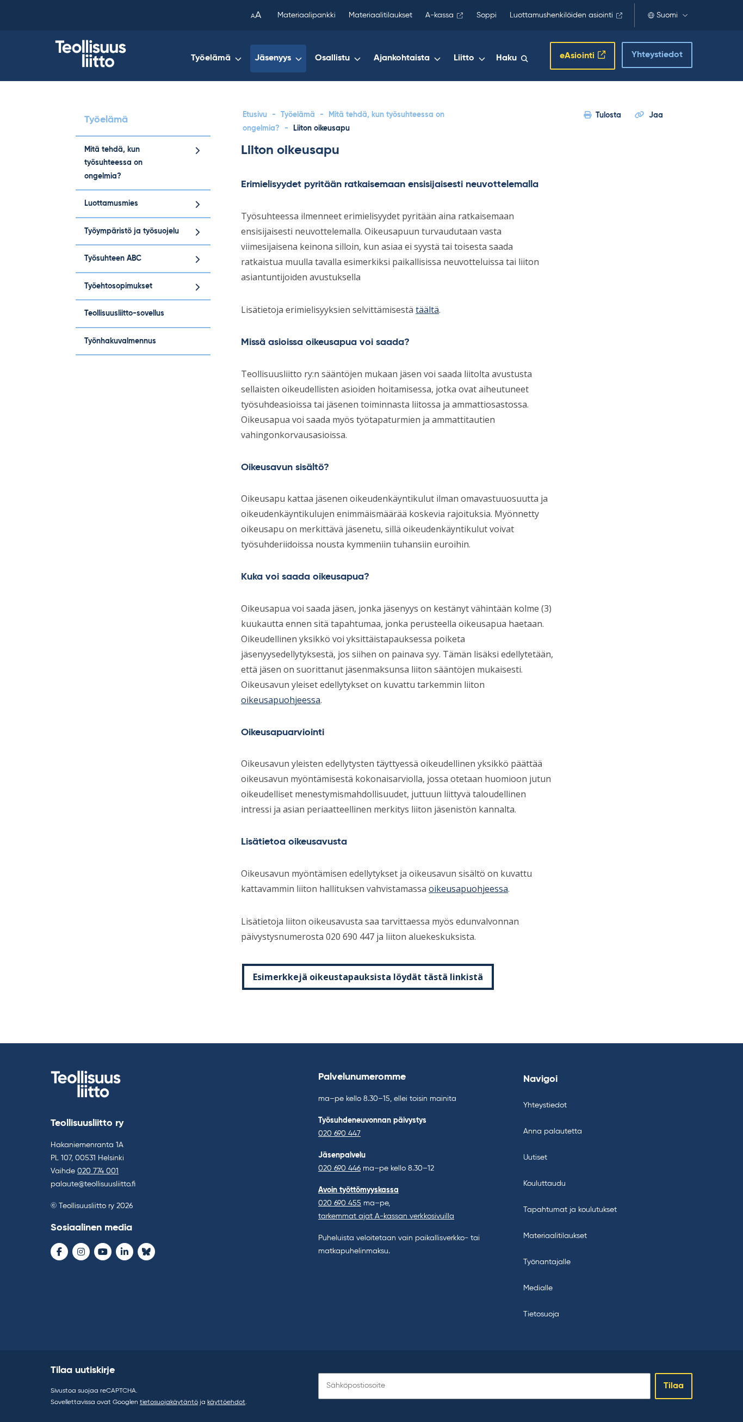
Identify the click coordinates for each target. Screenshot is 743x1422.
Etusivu (255, 115)
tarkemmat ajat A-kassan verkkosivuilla (386, 1216)
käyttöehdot (226, 1402)
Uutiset (535, 1157)
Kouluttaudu (544, 1183)
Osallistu (332, 58)
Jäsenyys (273, 58)
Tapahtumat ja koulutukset (570, 1210)
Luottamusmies (111, 203)
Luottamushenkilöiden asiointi (561, 15)
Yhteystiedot (657, 55)
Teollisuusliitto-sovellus (124, 313)
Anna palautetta (552, 1131)
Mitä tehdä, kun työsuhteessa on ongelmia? (113, 163)
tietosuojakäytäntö (169, 1402)
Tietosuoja (541, 1314)
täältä (427, 310)
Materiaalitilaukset (380, 15)
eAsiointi (577, 56)
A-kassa (439, 15)
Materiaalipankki (306, 15)
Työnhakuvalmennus (120, 341)
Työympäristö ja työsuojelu (131, 231)
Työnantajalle (547, 1262)
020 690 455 (339, 1203)
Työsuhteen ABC (112, 258)
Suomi (667, 15)
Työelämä (211, 58)
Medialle (538, 1288)
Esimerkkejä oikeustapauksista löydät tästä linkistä (368, 977)
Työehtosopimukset (118, 286)
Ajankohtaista (402, 58)
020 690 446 (339, 1168)
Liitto (464, 58)
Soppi (486, 15)
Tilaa (674, 1386)
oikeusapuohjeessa (280, 700)
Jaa (656, 115)
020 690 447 (339, 1133)
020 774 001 (98, 1171)
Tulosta (608, 115)
